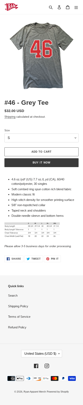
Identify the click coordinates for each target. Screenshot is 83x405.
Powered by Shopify (58, 391)
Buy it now (41, 162)
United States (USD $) (40, 353)
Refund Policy (17, 327)
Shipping (10, 116)
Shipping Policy (18, 306)
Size (7, 130)
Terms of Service (19, 316)
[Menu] (76, 7)
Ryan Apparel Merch (35, 391)
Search (13, 295)
